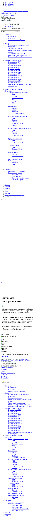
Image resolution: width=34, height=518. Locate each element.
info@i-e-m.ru (9, 26)
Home (6, 191)
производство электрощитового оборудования (19, 360)
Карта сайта (4, 378)
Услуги (3, 371)
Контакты (4, 376)
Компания (4, 369)
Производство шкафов (8, 373)
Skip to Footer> (9, 6)
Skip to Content (9, 4)
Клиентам (4, 374)
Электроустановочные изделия (14, 195)
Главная (7, 193)
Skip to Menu (9, 2)
